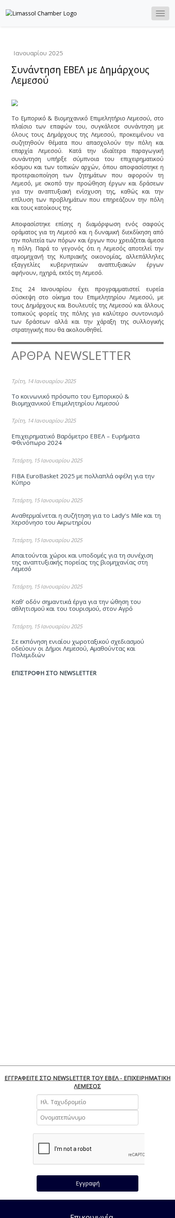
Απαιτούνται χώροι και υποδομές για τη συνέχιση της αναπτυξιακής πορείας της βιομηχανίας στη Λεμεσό (82, 562)
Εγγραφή (88, 1183)
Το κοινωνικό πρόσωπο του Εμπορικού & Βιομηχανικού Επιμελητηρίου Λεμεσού (70, 399)
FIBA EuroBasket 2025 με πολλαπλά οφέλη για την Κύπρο (83, 479)
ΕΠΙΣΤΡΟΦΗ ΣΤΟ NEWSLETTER (53, 673)
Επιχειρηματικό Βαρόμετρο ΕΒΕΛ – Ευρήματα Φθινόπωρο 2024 (75, 439)
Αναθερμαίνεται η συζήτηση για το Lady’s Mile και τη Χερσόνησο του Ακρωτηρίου (86, 518)
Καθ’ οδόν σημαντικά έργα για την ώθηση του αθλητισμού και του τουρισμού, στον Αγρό (76, 604)
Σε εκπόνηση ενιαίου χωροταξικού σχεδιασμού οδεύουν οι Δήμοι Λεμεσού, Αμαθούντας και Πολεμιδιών (77, 648)
